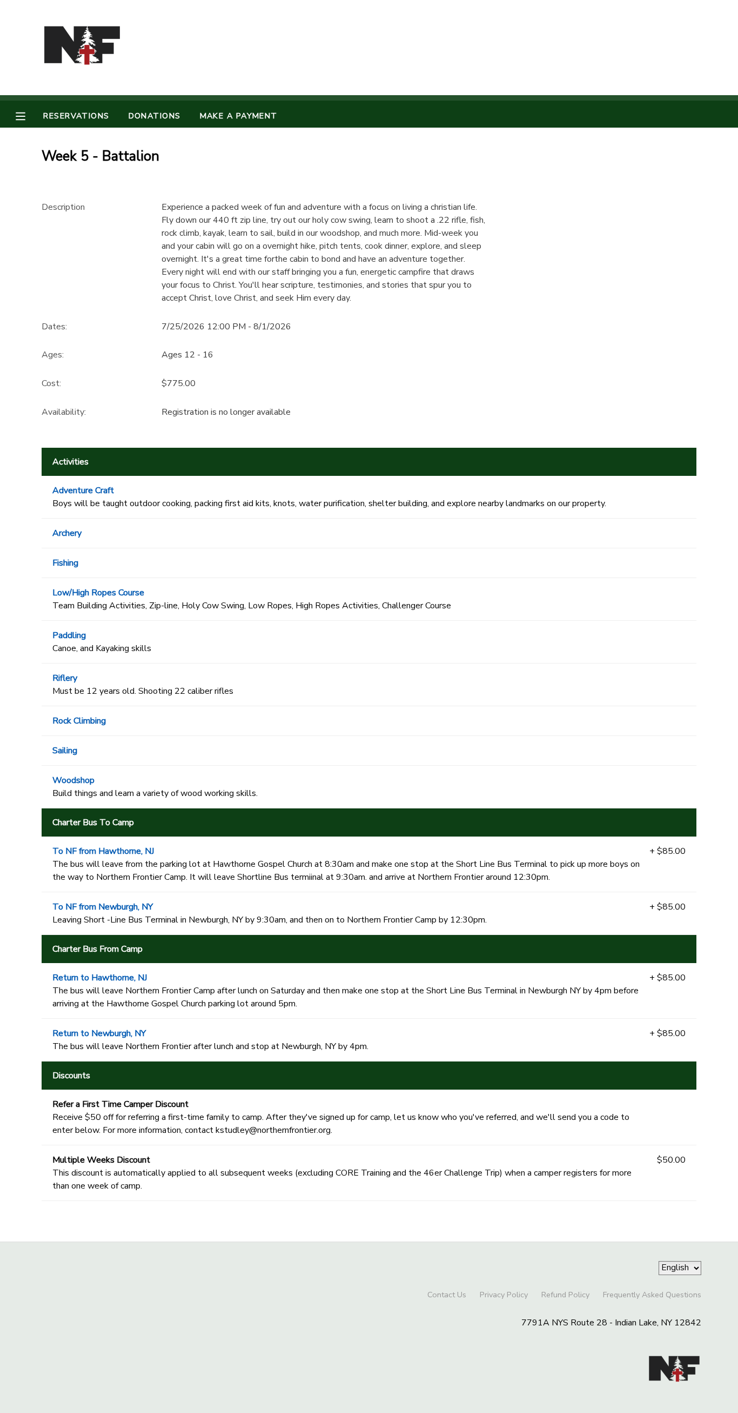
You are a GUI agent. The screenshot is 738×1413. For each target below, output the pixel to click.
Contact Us (446, 1294)
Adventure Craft (83, 490)
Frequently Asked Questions (652, 1294)
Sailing (64, 751)
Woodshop (73, 780)
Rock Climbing (79, 721)
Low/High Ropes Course (98, 593)
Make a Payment (239, 115)
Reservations (76, 115)
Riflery (64, 678)
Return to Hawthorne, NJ (99, 978)
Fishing (65, 563)
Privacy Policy (504, 1294)
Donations (155, 115)
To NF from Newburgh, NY (102, 907)
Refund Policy (565, 1294)
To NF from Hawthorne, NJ (103, 851)
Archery (67, 533)
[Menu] (29, 115)
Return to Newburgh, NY (99, 1033)
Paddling (69, 635)
